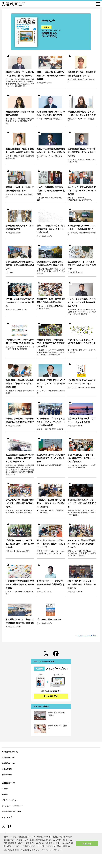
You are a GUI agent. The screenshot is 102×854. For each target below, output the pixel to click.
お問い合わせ (7, 775)
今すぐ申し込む (51, 696)
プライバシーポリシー (10, 800)
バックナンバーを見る (86, 635)
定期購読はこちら (8, 757)
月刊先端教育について (10, 752)
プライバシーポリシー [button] (51, 850)
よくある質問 (7, 769)
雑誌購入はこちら (8, 763)
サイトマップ (7, 817)
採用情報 (5, 789)
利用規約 (5, 794)
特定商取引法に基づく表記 (11, 811)
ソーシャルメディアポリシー (12, 806)
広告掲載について (8, 783)
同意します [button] (87, 843)
